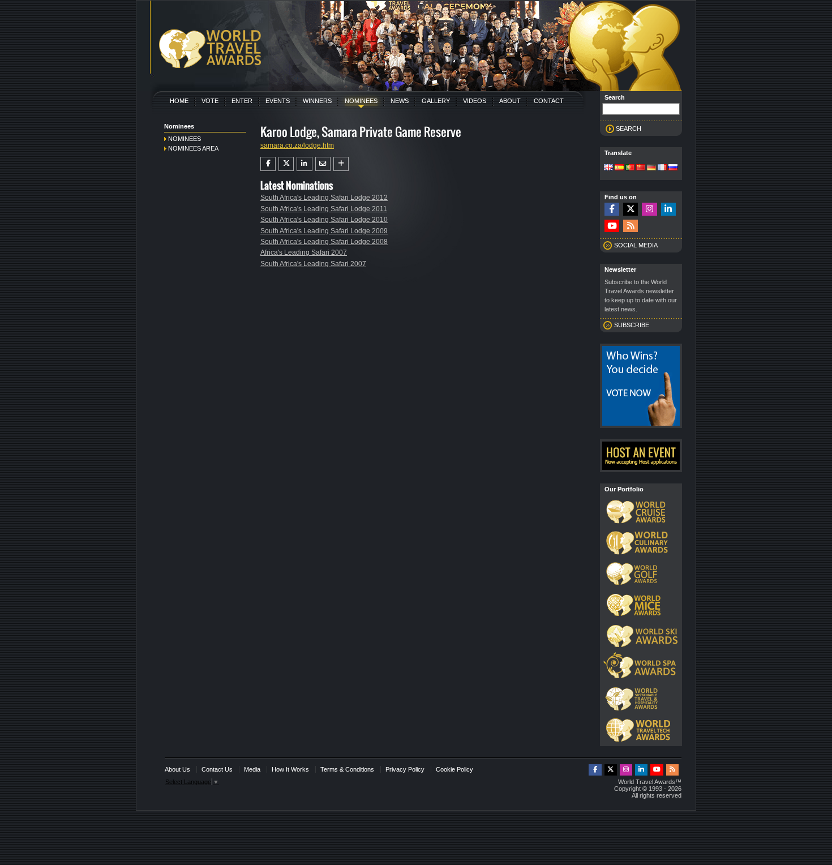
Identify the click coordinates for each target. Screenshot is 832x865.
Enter (241, 100)
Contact (549, 100)
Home (179, 100)
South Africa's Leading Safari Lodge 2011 (323, 209)
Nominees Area (193, 148)
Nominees (361, 100)
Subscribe (631, 325)
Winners (317, 100)
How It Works (290, 769)
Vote (209, 100)
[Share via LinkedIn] (304, 163)
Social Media (636, 245)
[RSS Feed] (630, 226)
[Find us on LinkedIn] (668, 209)
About (510, 100)
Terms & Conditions (347, 769)
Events (277, 100)
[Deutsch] (651, 168)
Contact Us (217, 769)
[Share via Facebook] (268, 163)
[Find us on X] (630, 209)
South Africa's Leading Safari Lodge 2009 (324, 231)
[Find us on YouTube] (611, 226)
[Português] (629, 168)
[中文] (640, 168)
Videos (474, 100)
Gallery (436, 100)
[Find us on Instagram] (649, 209)
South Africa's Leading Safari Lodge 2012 (324, 198)
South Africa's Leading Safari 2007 (313, 264)
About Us (177, 769)
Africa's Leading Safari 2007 (303, 252)
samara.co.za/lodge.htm (297, 145)
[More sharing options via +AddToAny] (341, 163)
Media (252, 769)
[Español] (619, 168)
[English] (608, 168)
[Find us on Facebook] (611, 209)
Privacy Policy (404, 769)
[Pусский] (672, 168)
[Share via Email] (323, 163)
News (400, 100)
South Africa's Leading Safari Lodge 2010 (324, 220)
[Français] (662, 168)
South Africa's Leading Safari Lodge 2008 (324, 242)
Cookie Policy (454, 769)
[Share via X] (286, 163)
